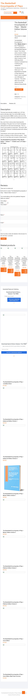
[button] (14, 344)
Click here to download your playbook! (14, 352)
